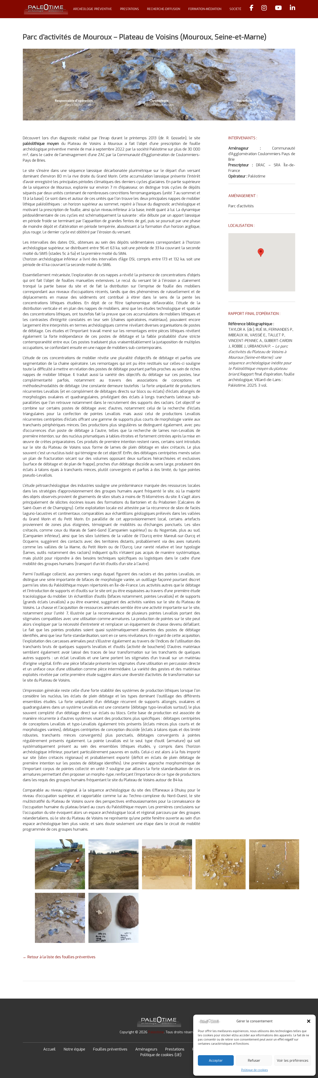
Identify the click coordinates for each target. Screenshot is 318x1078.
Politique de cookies (254, 1070)
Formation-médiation (204, 9)
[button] (308, 1021)
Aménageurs (146, 1049)
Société (235, 9)
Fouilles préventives (110, 1049)
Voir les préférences (292, 1060)
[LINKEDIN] (292, 9)
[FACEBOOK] (251, 9)
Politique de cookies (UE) (160, 1054)
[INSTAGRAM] (264, 9)
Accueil (49, 1049)
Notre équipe (74, 1049)
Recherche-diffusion (163, 9)
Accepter (216, 1060)
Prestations (129, 9)
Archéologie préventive (92, 9)
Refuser (254, 1060)
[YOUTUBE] (278, 9)
